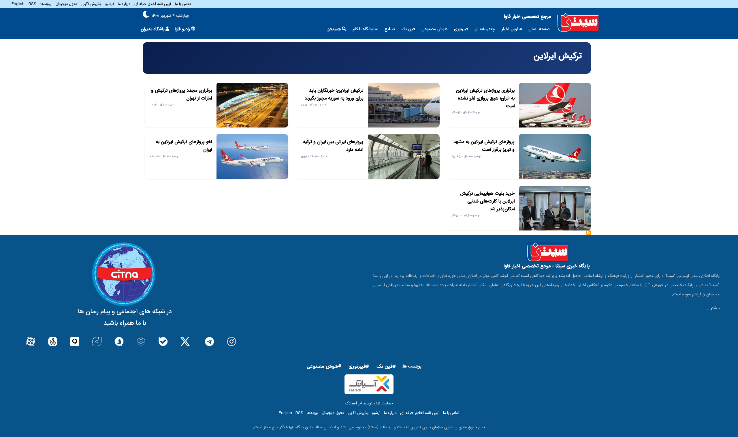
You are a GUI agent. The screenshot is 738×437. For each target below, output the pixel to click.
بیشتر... (713, 308)
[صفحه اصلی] (578, 22)
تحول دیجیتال (66, 4)
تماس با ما (183, 4)
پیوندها (46, 4)
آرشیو (109, 4)
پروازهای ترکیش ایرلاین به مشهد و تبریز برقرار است (484, 146)
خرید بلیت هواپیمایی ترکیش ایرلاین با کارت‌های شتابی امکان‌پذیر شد (487, 201)
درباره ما (124, 4)
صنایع (390, 29)
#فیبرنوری (359, 367)
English (18, 4)
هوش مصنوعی (434, 29)
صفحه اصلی (539, 29)
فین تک (408, 29)
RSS (32, 4)
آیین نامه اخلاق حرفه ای (152, 4)
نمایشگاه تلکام (365, 29)
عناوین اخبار (511, 29)
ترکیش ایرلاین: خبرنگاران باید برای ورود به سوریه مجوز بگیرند (333, 94)
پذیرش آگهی (91, 4)
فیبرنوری (461, 29)
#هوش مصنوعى (324, 367)
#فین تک (386, 367)
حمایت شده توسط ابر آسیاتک (369, 403)
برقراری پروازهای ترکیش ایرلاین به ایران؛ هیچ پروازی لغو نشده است (485, 98)
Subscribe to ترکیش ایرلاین (588, 234)
